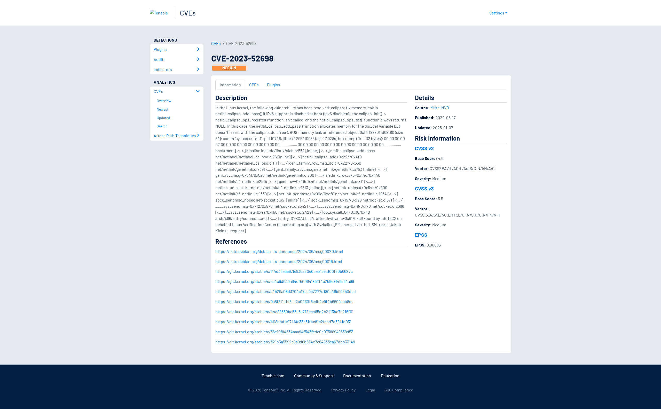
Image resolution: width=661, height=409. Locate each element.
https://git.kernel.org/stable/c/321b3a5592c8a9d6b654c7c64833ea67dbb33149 (285, 341)
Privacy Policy (343, 389)
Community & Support (314, 375)
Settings (496, 12)
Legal (370, 389)
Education (390, 375)
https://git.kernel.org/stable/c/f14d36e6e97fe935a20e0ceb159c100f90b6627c (284, 271)
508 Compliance (399, 389)
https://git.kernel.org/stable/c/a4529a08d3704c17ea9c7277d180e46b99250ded (285, 291)
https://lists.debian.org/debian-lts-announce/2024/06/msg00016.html (278, 261)
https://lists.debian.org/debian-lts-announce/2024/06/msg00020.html (279, 251)
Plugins (273, 84)
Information (230, 84)
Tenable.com (273, 375)
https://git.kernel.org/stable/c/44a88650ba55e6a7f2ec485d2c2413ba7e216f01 (284, 311)
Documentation (357, 375)
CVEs (188, 13)
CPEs (254, 84)
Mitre (434, 107)
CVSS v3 (424, 188)
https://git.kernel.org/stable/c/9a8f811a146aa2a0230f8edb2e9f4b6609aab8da (284, 301)
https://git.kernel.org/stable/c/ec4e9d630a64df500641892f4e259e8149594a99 (284, 281)
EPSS (421, 234)
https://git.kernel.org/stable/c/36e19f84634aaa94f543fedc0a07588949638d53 (284, 331)
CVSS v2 (424, 148)
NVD (445, 107)
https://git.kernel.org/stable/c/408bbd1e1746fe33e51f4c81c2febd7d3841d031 (283, 321)
